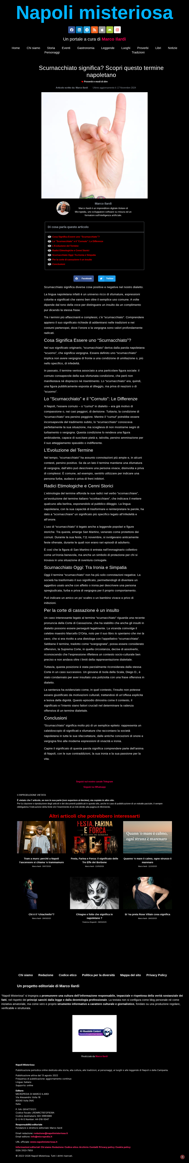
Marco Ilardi (114, 39)
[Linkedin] (79, 29)
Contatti (93, 1147)
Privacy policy (107, 1147)
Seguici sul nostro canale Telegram (94, 781)
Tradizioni (138, 52)
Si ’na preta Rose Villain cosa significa (147, 914)
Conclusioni (58, 264)
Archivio (84, 1147)
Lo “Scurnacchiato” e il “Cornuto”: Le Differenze (77, 241)
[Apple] (102, 29)
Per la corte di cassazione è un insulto (72, 259)
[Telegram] (86, 29)
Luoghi (125, 48)
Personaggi (52, 52)
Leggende (107, 48)
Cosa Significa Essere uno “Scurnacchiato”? (76, 237)
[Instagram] (117, 29)
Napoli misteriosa (94, 12)
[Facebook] (71, 29)
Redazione (45, 975)
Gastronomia (85, 48)
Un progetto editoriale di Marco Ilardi (48, 986)
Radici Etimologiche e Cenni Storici (70, 250)
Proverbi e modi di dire (96, 81)
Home (16, 48)
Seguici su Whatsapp (94, 787)
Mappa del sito (130, 975)
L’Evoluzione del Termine (65, 246)
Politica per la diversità (98, 975)
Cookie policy (123, 1147)
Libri (158, 48)
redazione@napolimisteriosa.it (51, 1133)
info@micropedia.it (41, 1136)
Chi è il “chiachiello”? (41, 914)
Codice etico (68, 975)
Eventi (66, 48)
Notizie (172, 48)
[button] (83, 278)
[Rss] (94, 29)
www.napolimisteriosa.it (43, 1141)
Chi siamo (33, 48)
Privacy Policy (156, 975)
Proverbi (142, 48)
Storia (51, 48)
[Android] (109, 29)
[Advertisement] (94, 949)
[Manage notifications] (182, 1157)
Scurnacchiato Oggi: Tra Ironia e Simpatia (74, 255)
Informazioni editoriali (28, 1147)
